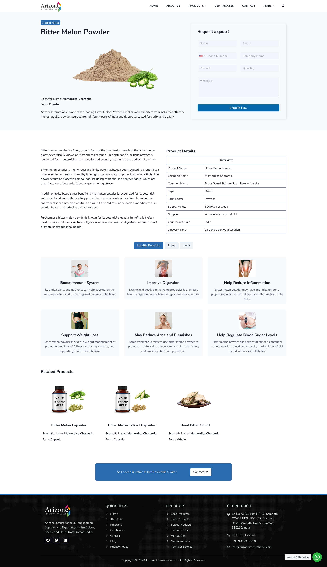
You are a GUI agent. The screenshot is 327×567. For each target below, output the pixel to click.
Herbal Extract (180, 530)
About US (173, 6)
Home (154, 6)
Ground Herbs (50, 22)
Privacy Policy (119, 547)
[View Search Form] (283, 6)
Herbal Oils (178, 536)
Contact (248, 6)
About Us (116, 519)
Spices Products (181, 525)
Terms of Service (181, 547)
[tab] (148, 245)
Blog (113, 541)
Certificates (224, 6)
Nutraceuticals (180, 541)
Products (116, 525)
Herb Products (180, 519)
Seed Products (180, 514)
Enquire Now (238, 108)
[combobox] (202, 55)
